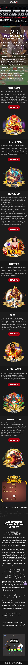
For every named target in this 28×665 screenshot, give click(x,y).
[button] (4, 2)
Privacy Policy (8, 663)
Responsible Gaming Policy (17, 663)
